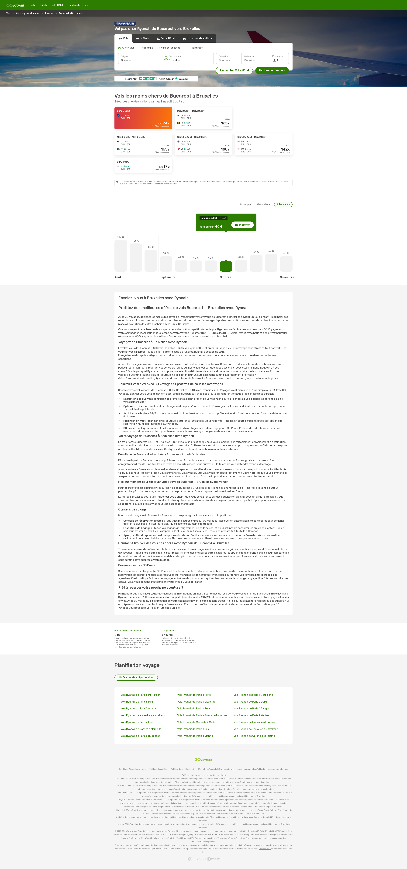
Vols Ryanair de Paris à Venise (251, 715)
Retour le (249, 56)
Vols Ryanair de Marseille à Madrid (197, 722)
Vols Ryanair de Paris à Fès (193, 729)
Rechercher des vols (272, 70)
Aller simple (283, 204)
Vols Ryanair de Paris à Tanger (251, 708)
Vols (33, 5)
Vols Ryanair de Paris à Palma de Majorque (202, 715)
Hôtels (43, 5)
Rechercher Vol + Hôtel (234, 70)
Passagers (277, 56)
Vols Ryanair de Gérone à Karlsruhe (254, 735)
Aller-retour (263, 204)
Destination (175, 56)
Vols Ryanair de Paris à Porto (194, 694)
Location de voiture (78, 5)
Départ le (223, 56)
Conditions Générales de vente (132, 769)
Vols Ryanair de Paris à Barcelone (253, 694)
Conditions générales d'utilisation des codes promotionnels (262, 769)
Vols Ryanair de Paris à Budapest (140, 735)
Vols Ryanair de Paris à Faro (137, 722)
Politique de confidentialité (182, 769)
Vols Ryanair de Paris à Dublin (251, 701)
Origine (124, 56)
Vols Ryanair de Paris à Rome (194, 708)
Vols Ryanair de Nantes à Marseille (141, 729)
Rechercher (242, 224)
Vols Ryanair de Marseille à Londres (254, 722)
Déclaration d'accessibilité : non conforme (216, 769)
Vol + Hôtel (57, 5)
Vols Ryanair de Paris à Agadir (138, 708)
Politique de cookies (158, 769)
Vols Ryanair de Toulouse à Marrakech (256, 729)
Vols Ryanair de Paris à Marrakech (141, 694)
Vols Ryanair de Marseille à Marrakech (143, 715)
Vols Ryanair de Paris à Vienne (195, 735)
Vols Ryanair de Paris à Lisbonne (196, 701)
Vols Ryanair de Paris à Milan (137, 701)
